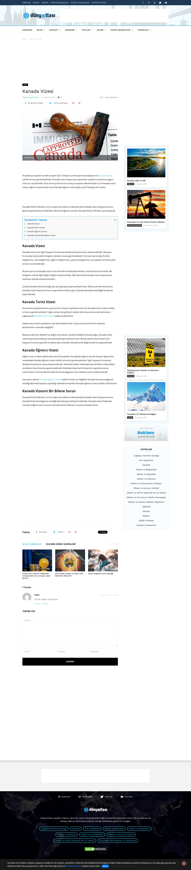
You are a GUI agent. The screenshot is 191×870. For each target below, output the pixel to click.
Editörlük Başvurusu (59, 2)
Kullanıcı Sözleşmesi (80, 2)
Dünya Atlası (33, 97)
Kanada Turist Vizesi (36, 227)
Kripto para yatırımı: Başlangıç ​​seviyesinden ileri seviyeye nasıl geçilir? (36, 576)
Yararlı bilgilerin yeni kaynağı (100, 574)
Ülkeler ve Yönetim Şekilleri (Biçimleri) (146, 502)
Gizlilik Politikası (99, 2)
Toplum (85, 30)
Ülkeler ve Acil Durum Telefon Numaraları (146, 497)
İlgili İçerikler (31, 544)
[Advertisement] (114, 15)
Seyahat (53, 30)
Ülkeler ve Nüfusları (146, 479)
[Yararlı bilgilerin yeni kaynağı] (103, 560)
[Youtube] (166, 2)
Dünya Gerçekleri (120, 30)
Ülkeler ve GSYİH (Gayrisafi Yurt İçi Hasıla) (146, 493)
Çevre (100, 30)
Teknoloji (143, 30)
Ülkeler (130, 184)
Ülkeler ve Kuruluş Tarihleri (146, 488)
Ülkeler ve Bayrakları (146, 474)
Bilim (39, 30)
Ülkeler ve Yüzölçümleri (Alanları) (146, 483)
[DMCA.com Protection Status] (95, 851)
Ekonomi (69, 30)
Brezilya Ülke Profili (136, 181)
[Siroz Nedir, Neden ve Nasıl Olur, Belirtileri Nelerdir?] (70, 560)
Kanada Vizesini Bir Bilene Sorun (41, 235)
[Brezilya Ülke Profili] (146, 163)
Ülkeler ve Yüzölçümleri (92, 835)
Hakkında (26, 2)
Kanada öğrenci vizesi (50, 379)
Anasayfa (27, 30)
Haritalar (146, 465)
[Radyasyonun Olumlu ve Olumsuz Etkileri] (146, 352)
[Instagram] (154, 2)
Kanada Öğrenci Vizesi (37, 231)
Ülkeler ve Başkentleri (146, 469)
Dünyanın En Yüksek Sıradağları (141, 414)
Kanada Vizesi (33, 223)
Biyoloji (130, 376)
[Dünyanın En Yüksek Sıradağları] (146, 396)
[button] (143, 3)
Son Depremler (146, 460)
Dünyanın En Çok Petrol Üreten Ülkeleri (146, 222)
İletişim (36, 2)
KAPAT (105, 866)
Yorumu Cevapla (41, 604)
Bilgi (24, 39)
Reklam (45, 2)
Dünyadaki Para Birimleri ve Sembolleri (117, 841)
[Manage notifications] (184, 863)
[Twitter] (160, 2)
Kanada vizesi (106, 175)
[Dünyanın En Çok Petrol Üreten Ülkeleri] (146, 204)
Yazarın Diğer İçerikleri (61, 544)
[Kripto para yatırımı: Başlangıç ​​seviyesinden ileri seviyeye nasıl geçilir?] (37, 560)
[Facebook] (149, 2)
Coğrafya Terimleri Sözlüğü (146, 456)
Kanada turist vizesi (44, 315)
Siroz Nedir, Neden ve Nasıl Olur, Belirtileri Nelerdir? (69, 575)
